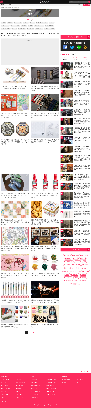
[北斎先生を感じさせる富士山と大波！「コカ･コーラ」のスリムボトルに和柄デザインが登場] (45, 183)
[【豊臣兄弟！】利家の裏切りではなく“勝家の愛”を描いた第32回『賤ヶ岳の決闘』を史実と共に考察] (67, 131)
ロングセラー (69, 261)
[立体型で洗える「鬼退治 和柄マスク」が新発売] (45, 314)
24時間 (65, 58)
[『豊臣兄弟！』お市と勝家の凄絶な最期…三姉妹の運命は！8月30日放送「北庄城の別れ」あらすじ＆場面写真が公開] (67, 233)
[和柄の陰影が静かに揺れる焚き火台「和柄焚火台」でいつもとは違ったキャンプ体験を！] (45, 290)
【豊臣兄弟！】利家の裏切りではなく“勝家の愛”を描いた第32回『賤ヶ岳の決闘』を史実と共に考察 (82, 130)
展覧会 (76, 277)
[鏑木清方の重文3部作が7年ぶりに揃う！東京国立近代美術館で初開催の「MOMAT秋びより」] (67, 215)
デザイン (87, 271)
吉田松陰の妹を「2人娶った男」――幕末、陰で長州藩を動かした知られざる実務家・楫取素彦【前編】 (82, 195)
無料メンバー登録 (51, 388)
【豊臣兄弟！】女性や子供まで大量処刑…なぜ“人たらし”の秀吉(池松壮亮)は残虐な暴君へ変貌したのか (82, 158)
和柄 (17, 7)
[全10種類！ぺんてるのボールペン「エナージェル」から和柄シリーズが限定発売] (15, 290)
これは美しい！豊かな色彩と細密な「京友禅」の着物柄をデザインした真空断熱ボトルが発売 (45, 88)
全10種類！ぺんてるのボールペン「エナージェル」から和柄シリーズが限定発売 (15, 301)
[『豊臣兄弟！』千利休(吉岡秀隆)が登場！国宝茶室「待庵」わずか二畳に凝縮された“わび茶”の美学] (67, 94)
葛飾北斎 (84, 281)
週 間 (75, 58)
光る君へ (76, 281)
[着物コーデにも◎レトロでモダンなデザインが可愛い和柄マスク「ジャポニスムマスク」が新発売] (15, 263)
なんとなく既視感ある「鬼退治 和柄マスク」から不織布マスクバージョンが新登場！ (45, 274)
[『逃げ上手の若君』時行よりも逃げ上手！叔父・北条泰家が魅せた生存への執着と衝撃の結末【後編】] (67, 243)
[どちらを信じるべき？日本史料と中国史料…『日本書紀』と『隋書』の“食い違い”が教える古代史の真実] (67, 122)
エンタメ (19, 395)
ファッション (6, 25)
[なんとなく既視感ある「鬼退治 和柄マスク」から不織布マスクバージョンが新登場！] (45, 263)
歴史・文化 (22, 28)
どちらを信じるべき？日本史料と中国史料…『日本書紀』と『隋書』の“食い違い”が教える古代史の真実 (82, 121)
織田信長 (83, 268)
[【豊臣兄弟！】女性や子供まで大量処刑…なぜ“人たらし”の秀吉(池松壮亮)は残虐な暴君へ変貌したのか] (67, 159)
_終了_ (26, 22)
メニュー (1, 2)
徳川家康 (73, 271)
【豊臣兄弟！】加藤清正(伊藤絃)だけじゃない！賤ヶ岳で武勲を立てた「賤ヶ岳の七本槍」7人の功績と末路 (82, 102)
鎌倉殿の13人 (76, 284)
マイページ (35, 388)
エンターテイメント (42, 22)
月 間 (85, 58)
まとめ (10, 22)
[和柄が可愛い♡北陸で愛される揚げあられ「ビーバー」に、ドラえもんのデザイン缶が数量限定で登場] (45, 209)
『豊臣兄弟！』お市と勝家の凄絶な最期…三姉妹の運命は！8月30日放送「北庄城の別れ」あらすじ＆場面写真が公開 (82, 233)
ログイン (79, 5)
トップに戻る (85, 371)
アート (33, 22)
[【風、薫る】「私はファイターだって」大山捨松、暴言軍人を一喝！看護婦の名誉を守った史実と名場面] (67, 178)
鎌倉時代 (84, 277)
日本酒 (15, 28)
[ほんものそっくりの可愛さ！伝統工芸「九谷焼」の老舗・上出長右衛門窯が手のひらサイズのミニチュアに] (67, 205)
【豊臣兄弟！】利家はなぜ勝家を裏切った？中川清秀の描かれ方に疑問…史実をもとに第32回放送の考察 (82, 111)
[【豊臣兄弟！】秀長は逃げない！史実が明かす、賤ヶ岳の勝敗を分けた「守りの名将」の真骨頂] (67, 85)
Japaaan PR (19, 22)
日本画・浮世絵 (6, 28)
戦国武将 (83, 258)
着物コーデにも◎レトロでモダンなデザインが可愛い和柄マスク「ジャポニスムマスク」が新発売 (15, 275)
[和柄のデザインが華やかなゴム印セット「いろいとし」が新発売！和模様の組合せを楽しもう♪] (45, 236)
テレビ (68, 268)
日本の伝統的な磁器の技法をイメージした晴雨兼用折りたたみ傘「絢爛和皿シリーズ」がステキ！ (15, 142)
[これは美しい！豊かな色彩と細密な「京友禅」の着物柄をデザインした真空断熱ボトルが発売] (45, 76)
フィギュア (69, 277)
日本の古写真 (50, 25)
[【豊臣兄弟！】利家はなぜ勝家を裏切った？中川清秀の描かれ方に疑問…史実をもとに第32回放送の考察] (67, 113)
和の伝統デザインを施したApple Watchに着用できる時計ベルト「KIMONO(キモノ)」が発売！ (45, 115)
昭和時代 (68, 281)
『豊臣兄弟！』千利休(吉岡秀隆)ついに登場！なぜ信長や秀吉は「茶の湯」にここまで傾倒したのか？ (82, 149)
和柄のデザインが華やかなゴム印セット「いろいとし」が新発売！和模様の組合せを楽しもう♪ (45, 249)
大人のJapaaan (40, 25)
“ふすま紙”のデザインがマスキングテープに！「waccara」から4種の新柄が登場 (14, 87)
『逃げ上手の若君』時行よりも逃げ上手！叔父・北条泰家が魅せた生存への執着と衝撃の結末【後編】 (82, 241)
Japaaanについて (51, 382)
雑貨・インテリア (50, 28)
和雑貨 (31, 25)
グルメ (52, 22)
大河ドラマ (84, 255)
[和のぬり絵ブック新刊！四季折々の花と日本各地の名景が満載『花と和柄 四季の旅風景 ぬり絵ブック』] (15, 236)
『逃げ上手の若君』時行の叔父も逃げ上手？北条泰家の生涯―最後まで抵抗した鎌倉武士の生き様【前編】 (82, 186)
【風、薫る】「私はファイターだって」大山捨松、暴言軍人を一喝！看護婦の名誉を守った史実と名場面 (82, 176)
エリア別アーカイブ (37, 391)
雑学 (85, 261)
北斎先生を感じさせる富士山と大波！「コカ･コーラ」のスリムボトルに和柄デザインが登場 (44, 195)
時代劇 (85, 265)
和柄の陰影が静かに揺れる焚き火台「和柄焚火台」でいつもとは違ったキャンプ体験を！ (45, 301)
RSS (85, 47)
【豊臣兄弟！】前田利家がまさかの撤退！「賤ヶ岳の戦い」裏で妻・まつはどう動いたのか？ (82, 139)
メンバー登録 (86, 5)
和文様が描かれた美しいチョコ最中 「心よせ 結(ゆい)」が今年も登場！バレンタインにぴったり (15, 222)
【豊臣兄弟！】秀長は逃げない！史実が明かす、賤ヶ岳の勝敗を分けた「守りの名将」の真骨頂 (82, 84)
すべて (4, 22)
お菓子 (67, 265)
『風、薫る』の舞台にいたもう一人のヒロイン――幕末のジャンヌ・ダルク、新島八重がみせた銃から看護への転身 (82, 74)
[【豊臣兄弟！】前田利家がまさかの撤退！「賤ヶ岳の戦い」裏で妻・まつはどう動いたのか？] (67, 140)
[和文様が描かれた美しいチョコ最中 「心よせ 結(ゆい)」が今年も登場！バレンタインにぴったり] (15, 209)
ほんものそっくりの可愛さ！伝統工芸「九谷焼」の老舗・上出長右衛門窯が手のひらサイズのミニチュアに (82, 204)
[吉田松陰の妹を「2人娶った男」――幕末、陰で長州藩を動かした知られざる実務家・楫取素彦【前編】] (67, 196)
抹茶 (80, 271)
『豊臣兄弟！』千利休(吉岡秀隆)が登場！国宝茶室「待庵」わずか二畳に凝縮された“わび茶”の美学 (82, 93)
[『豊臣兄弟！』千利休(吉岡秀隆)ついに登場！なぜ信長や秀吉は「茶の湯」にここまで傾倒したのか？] (67, 150)
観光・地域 (39, 28)
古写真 (4, 401)
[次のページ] (33, 332)
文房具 (67, 274)
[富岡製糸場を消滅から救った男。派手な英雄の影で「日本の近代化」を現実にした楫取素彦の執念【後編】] (67, 224)
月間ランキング (36, 398)
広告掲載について (37, 385)
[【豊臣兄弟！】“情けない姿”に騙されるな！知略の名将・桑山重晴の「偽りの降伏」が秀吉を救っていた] (67, 66)
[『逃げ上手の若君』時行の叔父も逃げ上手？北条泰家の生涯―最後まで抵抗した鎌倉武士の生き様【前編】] (67, 187)
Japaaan (45, 1)
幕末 (73, 265)
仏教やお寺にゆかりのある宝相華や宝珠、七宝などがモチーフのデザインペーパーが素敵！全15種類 (15, 115)
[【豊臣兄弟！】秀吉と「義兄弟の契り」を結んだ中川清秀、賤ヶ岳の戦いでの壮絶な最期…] (67, 168)
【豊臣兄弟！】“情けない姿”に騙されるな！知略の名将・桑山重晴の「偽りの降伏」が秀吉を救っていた (82, 65)
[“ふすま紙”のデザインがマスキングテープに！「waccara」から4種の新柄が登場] (15, 76)
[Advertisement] (15, 53)
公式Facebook (65, 47)
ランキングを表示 (75, 250)
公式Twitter (72, 47)
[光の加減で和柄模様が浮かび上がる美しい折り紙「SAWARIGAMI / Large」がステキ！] (45, 129)
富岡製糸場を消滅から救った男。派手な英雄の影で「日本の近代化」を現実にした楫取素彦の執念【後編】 (82, 223)
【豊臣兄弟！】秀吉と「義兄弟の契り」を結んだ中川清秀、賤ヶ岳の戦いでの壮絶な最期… (82, 167)
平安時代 (68, 258)
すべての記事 (5, 379)
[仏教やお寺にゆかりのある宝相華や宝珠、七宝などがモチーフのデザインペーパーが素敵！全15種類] (15, 103)
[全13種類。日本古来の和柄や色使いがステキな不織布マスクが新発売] (15, 314)
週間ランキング (51, 395)
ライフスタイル (16, 25)
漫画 (79, 265)
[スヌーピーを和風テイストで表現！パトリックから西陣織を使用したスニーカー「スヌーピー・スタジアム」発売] (15, 183)
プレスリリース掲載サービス (75, 37)
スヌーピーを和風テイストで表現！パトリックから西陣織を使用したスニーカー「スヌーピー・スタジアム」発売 (15, 195)
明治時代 (65, 271)
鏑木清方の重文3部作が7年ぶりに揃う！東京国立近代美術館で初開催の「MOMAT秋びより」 (82, 214)
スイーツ (78, 261)
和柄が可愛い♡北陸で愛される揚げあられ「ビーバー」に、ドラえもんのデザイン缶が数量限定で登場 (45, 222)
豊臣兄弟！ (75, 274)
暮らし (4, 398)
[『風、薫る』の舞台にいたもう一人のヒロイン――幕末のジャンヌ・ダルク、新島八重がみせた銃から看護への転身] (67, 75)
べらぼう (75, 268)
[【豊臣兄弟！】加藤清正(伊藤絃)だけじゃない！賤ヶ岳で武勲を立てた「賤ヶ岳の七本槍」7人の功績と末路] (67, 103)
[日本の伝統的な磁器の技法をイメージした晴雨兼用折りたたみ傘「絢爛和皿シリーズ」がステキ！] (15, 129)
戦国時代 (75, 255)
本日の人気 (35, 395)
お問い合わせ (50, 385)
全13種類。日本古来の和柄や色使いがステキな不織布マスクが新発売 (14, 326)
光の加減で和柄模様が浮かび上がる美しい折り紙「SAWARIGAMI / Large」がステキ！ (45, 141)
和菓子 (24, 25)
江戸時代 (67, 255)
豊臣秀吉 (84, 274)
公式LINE (79, 47)
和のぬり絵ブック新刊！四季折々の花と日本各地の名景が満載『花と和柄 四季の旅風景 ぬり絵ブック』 (15, 249)
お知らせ (34, 382)
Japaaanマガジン (10, 7)
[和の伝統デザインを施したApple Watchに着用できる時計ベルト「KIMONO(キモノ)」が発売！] (45, 103)
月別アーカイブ (51, 391)
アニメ (76, 258)
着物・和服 (31, 28)
